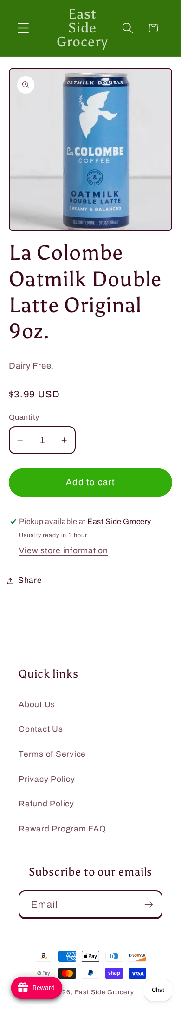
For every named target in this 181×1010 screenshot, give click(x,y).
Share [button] (30, 580)
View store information (63, 550)
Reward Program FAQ (62, 829)
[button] (23, 28)
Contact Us (41, 729)
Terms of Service (52, 754)
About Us (37, 704)
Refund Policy (46, 803)
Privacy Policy (47, 779)
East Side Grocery (104, 992)
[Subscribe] (149, 904)
